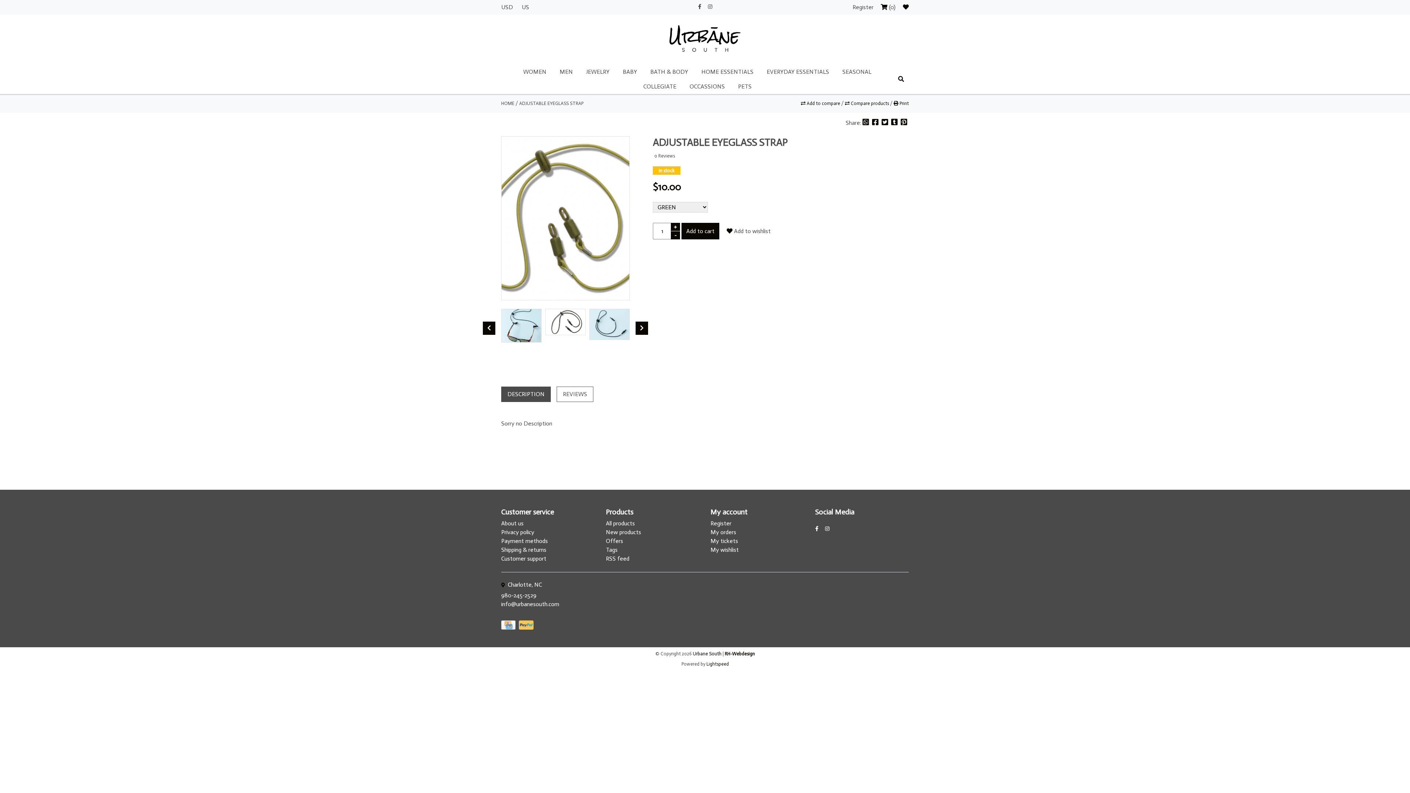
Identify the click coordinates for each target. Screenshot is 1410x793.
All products (620, 523)
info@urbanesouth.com (530, 604)
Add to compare (823, 103)
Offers (614, 540)
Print (904, 103)
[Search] (901, 79)
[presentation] (489, 328)
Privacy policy (517, 532)
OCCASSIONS (707, 86)
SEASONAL (856, 71)
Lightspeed (717, 664)
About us (512, 523)
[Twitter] (886, 122)
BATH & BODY (669, 71)
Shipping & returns (523, 549)
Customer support (523, 558)
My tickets (724, 540)
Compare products (870, 103)
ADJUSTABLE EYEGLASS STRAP (551, 103)
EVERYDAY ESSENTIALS (798, 71)
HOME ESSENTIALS (727, 71)
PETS (745, 86)
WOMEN (534, 71)
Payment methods (524, 540)
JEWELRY (598, 71)
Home (507, 103)
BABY (630, 71)
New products (623, 532)
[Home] (705, 39)
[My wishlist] (906, 7)
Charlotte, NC (524, 584)
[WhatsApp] (867, 122)
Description (526, 394)
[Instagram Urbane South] (710, 7)
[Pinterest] (904, 122)
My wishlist (725, 549)
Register (864, 7)
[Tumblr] (895, 122)
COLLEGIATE (659, 86)
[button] (503, 348)
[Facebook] (876, 122)
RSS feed (617, 558)
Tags (612, 549)
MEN (566, 71)
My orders (723, 532)
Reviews (575, 394)
